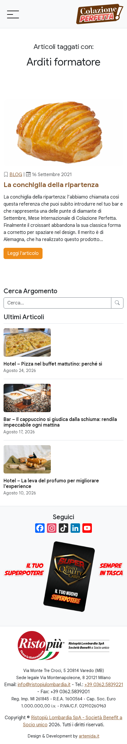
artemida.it (89, 736)
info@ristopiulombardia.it (44, 685)
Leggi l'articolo (23, 253)
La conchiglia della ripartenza (51, 184)
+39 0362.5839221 (103, 685)
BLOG (15, 175)
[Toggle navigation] (12, 14)
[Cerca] (117, 303)
